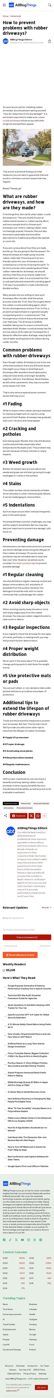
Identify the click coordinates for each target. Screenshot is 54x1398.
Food (31, 1344)
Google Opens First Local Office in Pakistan (28, 1166)
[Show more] (44, 816)
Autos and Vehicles (41, 803)
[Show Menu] (4, 5)
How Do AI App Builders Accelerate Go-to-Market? (28, 1129)
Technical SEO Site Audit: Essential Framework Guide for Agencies (24, 996)
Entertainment (9, 1329)
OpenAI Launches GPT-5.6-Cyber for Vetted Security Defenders (28, 1016)
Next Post (44, 946)
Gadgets (33, 1319)
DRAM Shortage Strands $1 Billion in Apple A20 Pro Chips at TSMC (28, 1083)
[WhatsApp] (38, 816)
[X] (31, 816)
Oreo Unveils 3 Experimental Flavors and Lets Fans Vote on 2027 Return (29, 1035)
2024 (14, 1263)
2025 (40, 1258)
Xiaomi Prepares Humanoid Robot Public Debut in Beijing (27, 1074)
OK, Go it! (41, 1387)
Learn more (11, 1390)
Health (32, 1314)
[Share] (48, 41)
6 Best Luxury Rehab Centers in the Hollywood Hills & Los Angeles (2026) (29, 1119)
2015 (40, 1283)
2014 (14, 1288)
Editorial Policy (14, 1373)
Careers (12, 1369)
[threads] (34, 1239)
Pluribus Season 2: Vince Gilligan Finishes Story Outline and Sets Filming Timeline (27, 1064)
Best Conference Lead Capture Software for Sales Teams (28, 1158)
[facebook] (4, 1239)
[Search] (49, 5)
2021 (40, 1268)
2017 (40, 1278)
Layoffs (6, 1344)
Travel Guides (9, 1324)
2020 (14, 1273)
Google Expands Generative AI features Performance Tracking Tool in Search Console (29, 987)
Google (32, 1334)
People (6, 1339)
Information (8, 808)
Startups (33, 1339)
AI (4, 1319)
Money (32, 1329)
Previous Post (11, 946)
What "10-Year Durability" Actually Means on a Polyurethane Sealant (29, 1109)
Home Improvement (12, 1314)
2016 (14, 1283)
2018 (14, 1278)
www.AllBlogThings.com (15, 1378)
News (5, 1304)
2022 (14, 1268)
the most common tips (23, 563)
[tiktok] (10, 1239)
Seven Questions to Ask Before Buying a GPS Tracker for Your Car (29, 1006)
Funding (32, 1324)
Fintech (32, 1349)
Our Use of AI (25, 1369)
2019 (40, 1273)
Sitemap (42, 1373)
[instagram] (28, 1239)
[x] (16, 1239)
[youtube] (22, 1239)
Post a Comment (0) (27, 937)
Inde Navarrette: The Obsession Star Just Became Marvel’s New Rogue (27, 1138)
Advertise (20, 1366)
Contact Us (32, 1366)
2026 (14, 1258)
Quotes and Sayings (12, 1349)
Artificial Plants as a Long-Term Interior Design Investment (26, 1045)
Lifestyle (33, 1309)
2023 (40, 1263)
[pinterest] (40, 1239)
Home (5, 16)
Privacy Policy (30, 1373)
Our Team (44, 1366)
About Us (9, 1366)
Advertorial (16, 16)
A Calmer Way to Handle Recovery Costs (26, 1092)
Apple (5, 1334)
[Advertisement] (27, 74)
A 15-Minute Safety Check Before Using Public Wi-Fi (29, 1025)
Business (33, 1304)
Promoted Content (24, 808)
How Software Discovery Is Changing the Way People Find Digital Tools (29, 1100)
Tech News (8, 1309)
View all (45, 907)
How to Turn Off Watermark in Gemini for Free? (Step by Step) (27, 1148)
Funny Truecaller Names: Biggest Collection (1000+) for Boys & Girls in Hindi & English (28, 1054)
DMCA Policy (39, 1369)
